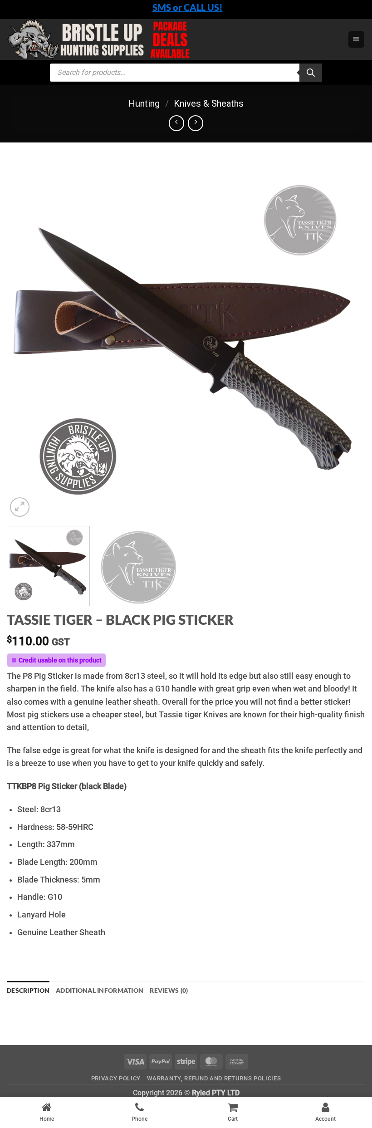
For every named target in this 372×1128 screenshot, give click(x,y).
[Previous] (25, 340)
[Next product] (176, 123)
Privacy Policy (116, 1078)
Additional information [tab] (99, 990)
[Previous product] (195, 123)
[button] (356, 39)
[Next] (346, 340)
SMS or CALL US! (187, 7)
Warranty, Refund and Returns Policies (214, 1078)
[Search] (310, 73)
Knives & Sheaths (209, 103)
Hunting (144, 103)
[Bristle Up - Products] (165, 39)
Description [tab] (28, 990)
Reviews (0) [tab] (169, 990)
